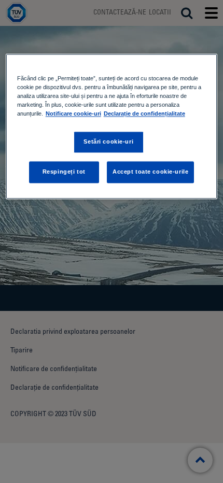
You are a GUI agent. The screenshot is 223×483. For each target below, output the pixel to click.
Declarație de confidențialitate (144, 113)
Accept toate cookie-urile (150, 171)
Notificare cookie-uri (73, 113)
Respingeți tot (64, 171)
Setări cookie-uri (108, 142)
